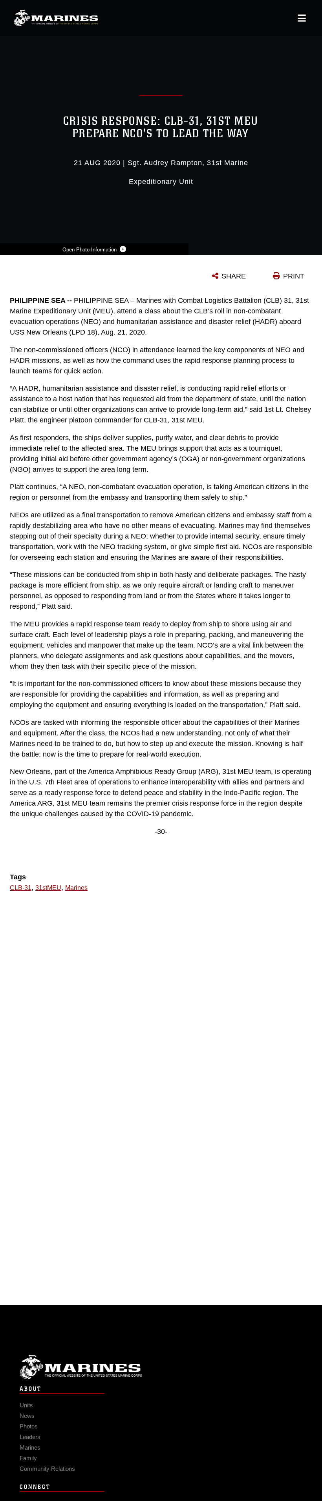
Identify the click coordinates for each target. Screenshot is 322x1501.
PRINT (293, 276)
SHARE (233, 276)
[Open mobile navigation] (301, 18)
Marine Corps (161, 1367)
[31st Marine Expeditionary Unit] (56, 18)
